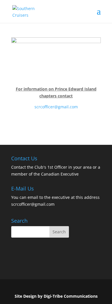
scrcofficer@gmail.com (56, 106)
